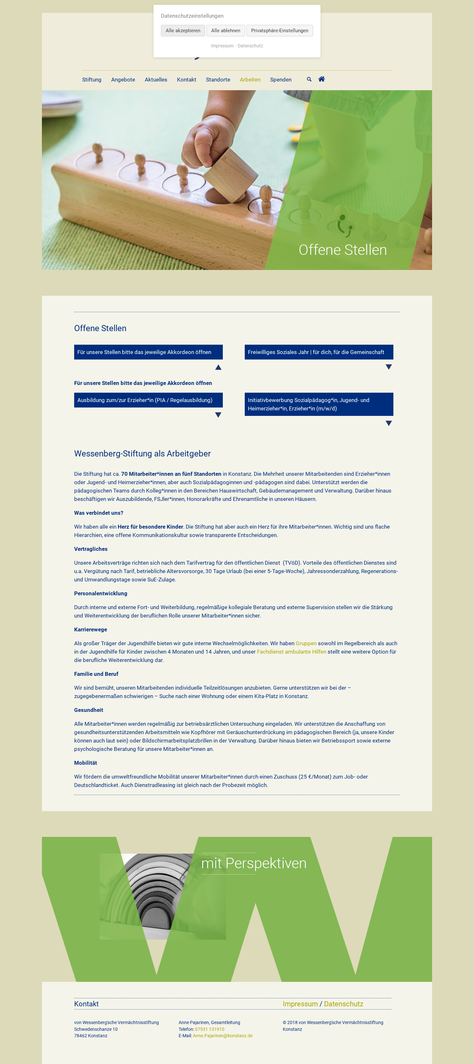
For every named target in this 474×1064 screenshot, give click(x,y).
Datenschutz (343, 1004)
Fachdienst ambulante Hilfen (291, 651)
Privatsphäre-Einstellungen (279, 31)
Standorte (218, 79)
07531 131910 (209, 1029)
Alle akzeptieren (183, 31)
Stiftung (92, 79)
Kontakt (186, 79)
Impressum (300, 1004)
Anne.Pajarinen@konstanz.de (222, 1035)
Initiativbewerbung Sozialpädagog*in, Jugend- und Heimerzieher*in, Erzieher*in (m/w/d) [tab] (309, 404)
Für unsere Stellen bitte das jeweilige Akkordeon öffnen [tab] (144, 352)
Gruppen (306, 643)
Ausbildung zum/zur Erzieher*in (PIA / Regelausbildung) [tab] (144, 400)
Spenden (280, 79)
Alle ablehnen (225, 31)
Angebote (123, 79)
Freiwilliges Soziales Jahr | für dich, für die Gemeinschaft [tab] (316, 352)
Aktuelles (156, 79)
